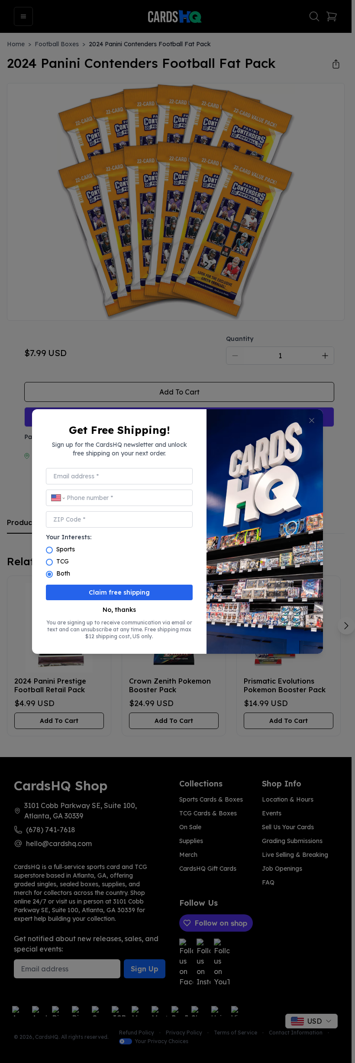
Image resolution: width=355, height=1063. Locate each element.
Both (63, 573)
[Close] (312, 420)
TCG (62, 561)
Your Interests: (68, 537)
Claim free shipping (119, 592)
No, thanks (119, 610)
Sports (65, 549)
